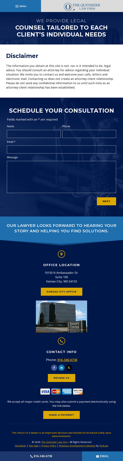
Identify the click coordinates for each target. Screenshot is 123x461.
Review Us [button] (62, 377)
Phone (66, 126)
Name (10, 126)
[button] (20, 6)
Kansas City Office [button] (62, 291)
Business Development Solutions (77, 445)
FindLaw (103, 445)
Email (11, 142)
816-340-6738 (67, 360)
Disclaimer (20, 445)
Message (12, 157)
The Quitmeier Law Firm (54, 442)
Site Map (34, 445)
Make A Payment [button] (61, 414)
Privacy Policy (48, 445)
